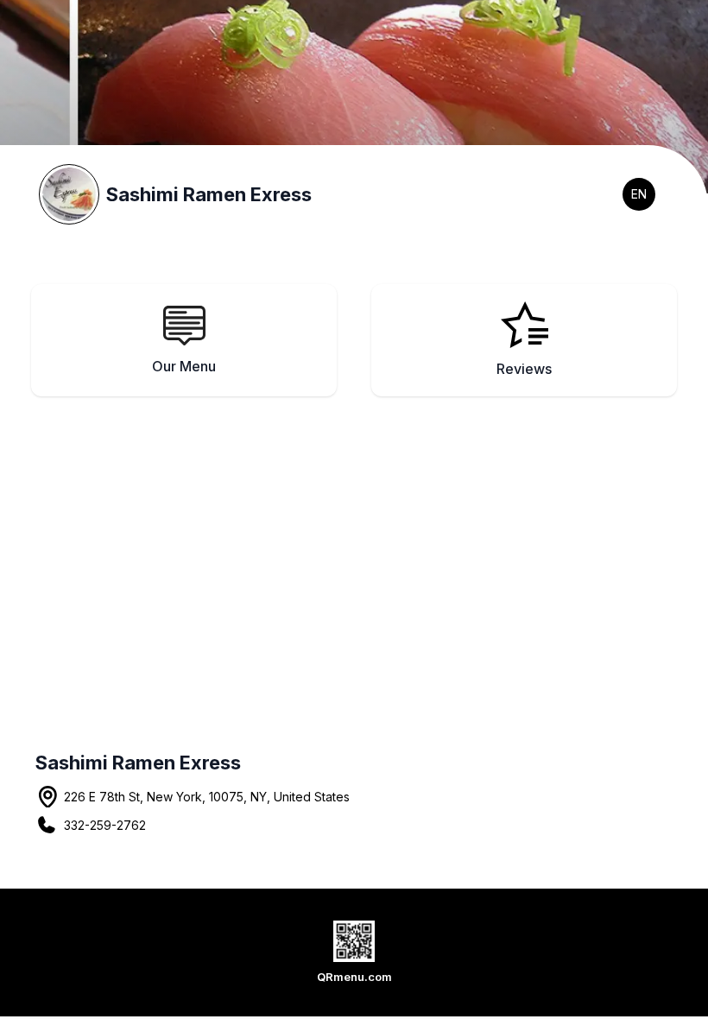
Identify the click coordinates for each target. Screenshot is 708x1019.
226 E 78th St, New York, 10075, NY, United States (207, 796)
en (639, 194)
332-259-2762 (105, 825)
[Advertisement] (354, 551)
